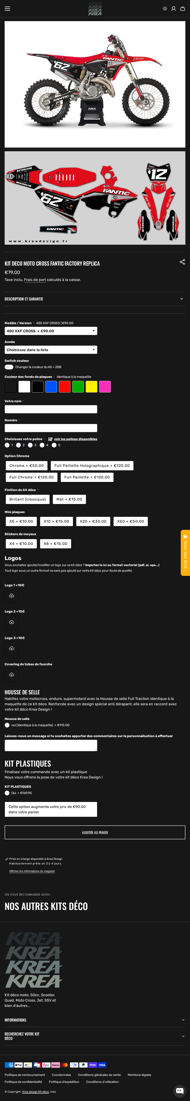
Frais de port (35, 279)
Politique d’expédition (64, 1082)
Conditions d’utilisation (102, 1082)
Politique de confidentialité (23, 1082)
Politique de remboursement (25, 1075)
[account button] (173, 8)
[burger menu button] (7, 8)
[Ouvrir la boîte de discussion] (179, 1091)
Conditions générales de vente (99, 1075)
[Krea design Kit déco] (95, 9)
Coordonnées (61, 1075)
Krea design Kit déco (35, 1091)
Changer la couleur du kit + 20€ (38, 367)
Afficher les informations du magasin (32, 871)
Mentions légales (139, 1075)
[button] (165, 8)
